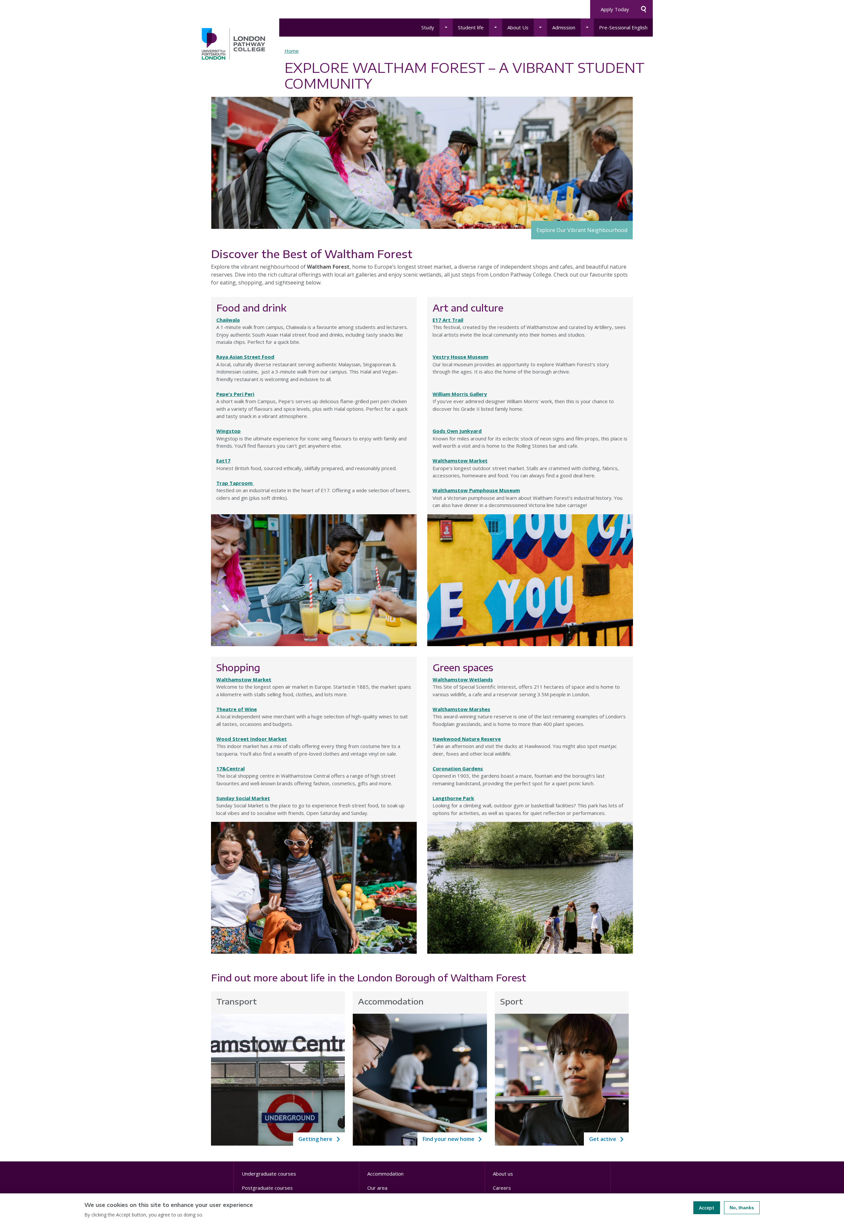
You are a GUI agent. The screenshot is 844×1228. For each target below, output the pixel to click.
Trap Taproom (235, 483)
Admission (563, 27)
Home (292, 50)
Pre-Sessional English (623, 27)
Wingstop (228, 431)
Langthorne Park (453, 798)
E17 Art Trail (448, 319)
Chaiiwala (228, 319)
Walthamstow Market (460, 460)
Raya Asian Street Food (245, 356)
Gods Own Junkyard (457, 431)
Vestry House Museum (460, 356)
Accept (706, 1208)
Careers (502, 1187)
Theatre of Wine (236, 709)
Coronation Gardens (458, 768)
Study (427, 27)
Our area (377, 1187)
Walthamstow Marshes (461, 709)
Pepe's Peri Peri (235, 394)
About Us (517, 27)
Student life (471, 27)
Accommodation (385, 1173)
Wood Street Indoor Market (251, 738)
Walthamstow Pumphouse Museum (476, 490)
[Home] (233, 44)
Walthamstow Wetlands (463, 679)
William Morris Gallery (460, 394)
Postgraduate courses (267, 1187)
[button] (446, 27)
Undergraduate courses (269, 1173)
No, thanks (742, 1207)
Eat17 (223, 460)
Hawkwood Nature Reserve (467, 738)
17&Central (230, 768)
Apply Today (615, 9)
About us (503, 1173)
